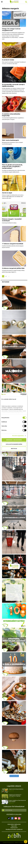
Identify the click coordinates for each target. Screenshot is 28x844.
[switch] (24, 422)
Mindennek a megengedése (14, 439)
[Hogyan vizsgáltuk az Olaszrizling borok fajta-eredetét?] (5, 802)
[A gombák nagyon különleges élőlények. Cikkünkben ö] (14, 737)
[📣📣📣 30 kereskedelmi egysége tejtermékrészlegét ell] (14, 517)
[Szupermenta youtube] (15, 819)
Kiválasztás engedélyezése (14, 444)
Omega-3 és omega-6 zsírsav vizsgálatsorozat (11, 29)
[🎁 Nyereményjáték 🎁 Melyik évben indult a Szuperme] (14, 615)
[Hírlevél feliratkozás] (14, 810)
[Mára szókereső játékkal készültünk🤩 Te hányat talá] (14, 591)
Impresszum (14, 827)
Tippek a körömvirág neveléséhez (16, 789)
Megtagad (14, 448)
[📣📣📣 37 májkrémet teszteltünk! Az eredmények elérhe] (14, 346)
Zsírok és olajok (7, 193)
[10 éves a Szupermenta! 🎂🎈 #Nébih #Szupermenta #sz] (14, 664)
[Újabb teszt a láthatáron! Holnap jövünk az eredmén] (14, 371)
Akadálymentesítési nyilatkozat (14, 829)
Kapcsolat (14, 826)
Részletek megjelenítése (18, 435)
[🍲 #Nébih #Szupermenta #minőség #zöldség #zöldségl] (14, 688)
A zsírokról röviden (8, 60)
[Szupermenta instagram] (19, 819)
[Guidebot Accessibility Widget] (25, 841)
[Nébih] (14, 835)
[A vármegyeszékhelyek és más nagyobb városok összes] (14, 493)
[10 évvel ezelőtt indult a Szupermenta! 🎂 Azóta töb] (14, 640)
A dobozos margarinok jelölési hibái (13, 268)
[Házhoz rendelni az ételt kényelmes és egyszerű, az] (14, 713)
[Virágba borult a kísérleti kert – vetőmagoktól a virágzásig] (5, 796)
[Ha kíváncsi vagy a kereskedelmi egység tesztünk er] (14, 469)
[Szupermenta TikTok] (8, 819)
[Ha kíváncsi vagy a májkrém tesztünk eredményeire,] (14, 322)
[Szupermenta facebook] (12, 819)
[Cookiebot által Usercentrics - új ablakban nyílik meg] (20, 394)
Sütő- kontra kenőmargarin (10, 140)
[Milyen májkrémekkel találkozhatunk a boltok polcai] (14, 298)
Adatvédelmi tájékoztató (14, 824)
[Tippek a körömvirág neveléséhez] (5, 790)
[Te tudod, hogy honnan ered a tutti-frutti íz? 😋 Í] (14, 762)
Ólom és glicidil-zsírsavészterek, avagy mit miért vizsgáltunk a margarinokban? (12, 166)
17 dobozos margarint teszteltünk (12, 243)
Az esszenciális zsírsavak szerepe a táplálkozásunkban (13, 85)
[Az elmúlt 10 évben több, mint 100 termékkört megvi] (14, 566)
